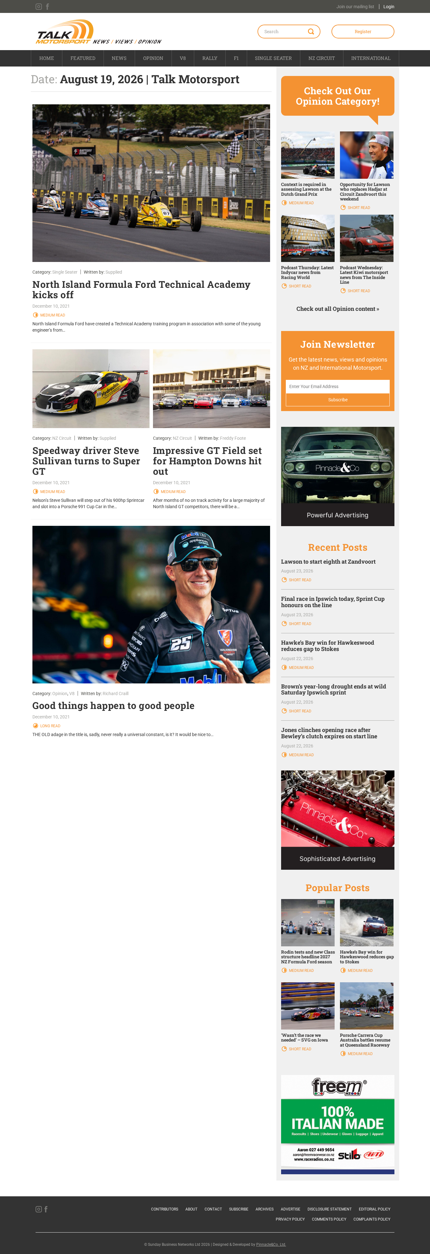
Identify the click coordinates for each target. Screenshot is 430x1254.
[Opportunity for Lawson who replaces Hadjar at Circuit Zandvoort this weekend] (366, 154)
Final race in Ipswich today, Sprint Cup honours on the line (333, 602)
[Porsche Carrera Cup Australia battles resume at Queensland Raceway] (366, 1005)
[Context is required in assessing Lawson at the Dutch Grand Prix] (308, 154)
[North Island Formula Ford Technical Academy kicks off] (151, 183)
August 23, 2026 (297, 570)
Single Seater (273, 58)
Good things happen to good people (113, 705)
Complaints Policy (372, 1219)
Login (388, 6)
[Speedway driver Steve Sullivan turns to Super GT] (91, 388)
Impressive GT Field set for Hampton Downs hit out (207, 460)
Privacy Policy (290, 1219)
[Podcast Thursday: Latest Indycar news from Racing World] (308, 238)
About (191, 1209)
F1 (236, 58)
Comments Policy (329, 1219)
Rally (210, 58)
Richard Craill (115, 693)
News (119, 58)
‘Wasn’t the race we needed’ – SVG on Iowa (304, 1037)
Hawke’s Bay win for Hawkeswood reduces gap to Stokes (327, 646)
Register (363, 31)
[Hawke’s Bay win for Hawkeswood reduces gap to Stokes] (366, 922)
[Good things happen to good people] (151, 604)
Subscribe (238, 1209)
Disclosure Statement (330, 1209)
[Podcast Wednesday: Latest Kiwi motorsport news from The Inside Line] (366, 238)
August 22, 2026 (297, 658)
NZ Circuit (321, 58)
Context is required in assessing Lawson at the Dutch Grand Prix (306, 189)
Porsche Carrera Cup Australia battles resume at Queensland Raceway (365, 1040)
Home (46, 58)
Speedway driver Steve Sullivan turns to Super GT (86, 460)
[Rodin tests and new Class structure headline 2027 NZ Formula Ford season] (308, 922)
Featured (83, 58)
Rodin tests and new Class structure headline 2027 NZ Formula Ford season (308, 957)
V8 (183, 58)
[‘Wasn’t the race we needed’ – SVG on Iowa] (308, 1005)
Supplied (113, 272)
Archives (265, 1209)
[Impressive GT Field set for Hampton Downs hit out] (211, 388)
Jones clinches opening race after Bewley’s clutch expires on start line (329, 733)
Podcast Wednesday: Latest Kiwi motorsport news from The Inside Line (364, 274)
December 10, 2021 (51, 306)
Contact (213, 1209)
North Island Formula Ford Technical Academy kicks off (141, 289)
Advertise (290, 1209)
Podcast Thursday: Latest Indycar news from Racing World (307, 272)
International (371, 58)
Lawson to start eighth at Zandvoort (328, 561)
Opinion (153, 58)
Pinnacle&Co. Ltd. (271, 1244)
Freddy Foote (233, 438)
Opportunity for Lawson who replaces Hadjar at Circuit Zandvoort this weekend (365, 191)
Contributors (164, 1209)
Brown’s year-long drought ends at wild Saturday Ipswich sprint (333, 689)
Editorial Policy (374, 1209)
